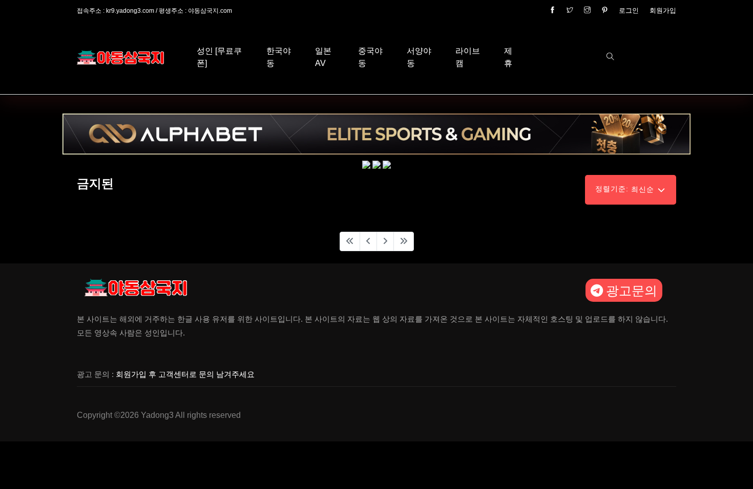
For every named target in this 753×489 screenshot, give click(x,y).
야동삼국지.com (210, 10)
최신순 (626, 189)
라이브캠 (467, 57)
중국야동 (370, 57)
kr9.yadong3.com (130, 10)
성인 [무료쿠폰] (219, 57)
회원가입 (663, 10)
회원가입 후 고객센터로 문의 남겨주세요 (185, 374)
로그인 (629, 10)
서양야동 (419, 57)
